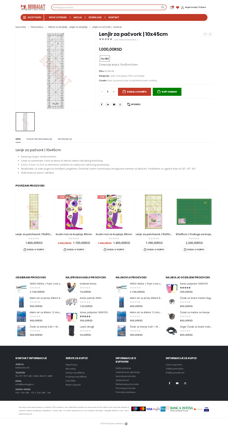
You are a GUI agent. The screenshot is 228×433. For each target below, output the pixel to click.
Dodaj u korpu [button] (35, 249)
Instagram (185, 383)
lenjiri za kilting (150, 80)
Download (95, 17)
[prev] (205, 34)
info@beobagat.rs (25, 384)
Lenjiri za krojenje (118, 75)
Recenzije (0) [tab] (65, 138)
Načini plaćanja (123, 368)
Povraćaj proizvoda (125, 388)
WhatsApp (120, 104)
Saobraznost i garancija (128, 372)
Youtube (177, 383)
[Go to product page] (34, 212)
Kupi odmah (169, 91)
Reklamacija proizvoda (127, 384)
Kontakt (113, 17)
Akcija (78, 17)
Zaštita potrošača (174, 368)
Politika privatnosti (175, 372)
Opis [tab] (18, 138)
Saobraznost (122, 380)
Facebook (101, 104)
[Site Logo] (33, 7)
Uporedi (135, 104)
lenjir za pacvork (115, 80)
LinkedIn (107, 104)
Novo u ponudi (58, 17)
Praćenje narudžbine (76, 376)
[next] (210, 34)
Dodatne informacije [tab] (39, 138)
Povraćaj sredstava (125, 392)
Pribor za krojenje (136, 75)
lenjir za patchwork (133, 80)
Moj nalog (70, 368)
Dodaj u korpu (136, 91)
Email (114, 104)
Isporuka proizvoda (126, 376)
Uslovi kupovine (174, 364)
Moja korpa (71, 364)
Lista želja (70, 380)
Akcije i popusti (73, 384)
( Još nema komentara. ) (126, 39)
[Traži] (162, 7)
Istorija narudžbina (75, 372)
